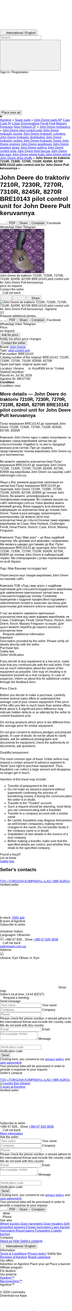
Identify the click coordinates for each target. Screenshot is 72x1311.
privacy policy (54, 1059)
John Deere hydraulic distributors (22, 137)
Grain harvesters (32, 1223)
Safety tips (7, 861)
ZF (34, 127)
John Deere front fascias (33, 151)
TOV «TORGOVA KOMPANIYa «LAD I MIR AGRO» (35, 881)
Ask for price (10, 335)
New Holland (23, 127)
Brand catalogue (39, 1257)
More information (11, 1133)
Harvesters (8, 1230)
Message (44, 1038)
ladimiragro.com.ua (13, 946)
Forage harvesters (39, 1227)
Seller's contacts (31, 1241)
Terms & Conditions (13, 1253)
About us (6, 1241)
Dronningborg (30, 123)
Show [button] (29, 939)
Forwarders (43, 1230)
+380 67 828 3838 (45, 939)
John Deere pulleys (33, 147)
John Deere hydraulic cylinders (44, 133)
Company (48, 1009)
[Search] (30, 55)
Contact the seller (13, 343)
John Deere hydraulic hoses (42, 140)
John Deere (18, 347)
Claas (16, 123)
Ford (52, 123)
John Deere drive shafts (16, 158)
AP (60, 120)
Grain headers (54, 1223)
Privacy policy (36, 1253)
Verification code (11, 1051)
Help (16, 1241)
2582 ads (18, 917)
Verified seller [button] (9, 884)
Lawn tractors (61, 1227)
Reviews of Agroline (13, 1257)
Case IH (5, 123)
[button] (36, 92)
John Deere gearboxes (36, 144)
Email (46, 1029)
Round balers (25, 1230)
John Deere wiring (58, 154)
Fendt (44, 123)
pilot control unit (19, 350)
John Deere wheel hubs (28, 154)
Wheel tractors (10, 1223)
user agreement (10, 1062)
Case (66, 120)
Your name (49, 1005)
